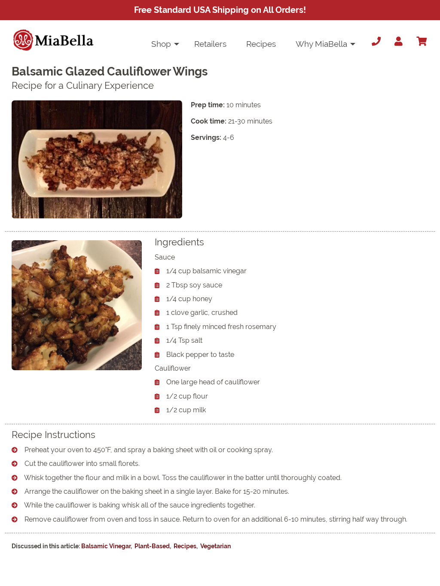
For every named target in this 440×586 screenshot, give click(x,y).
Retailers (210, 43)
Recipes (261, 43)
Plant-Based (152, 546)
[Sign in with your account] (398, 41)
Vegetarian (215, 546)
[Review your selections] (421, 41)
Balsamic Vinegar (106, 546)
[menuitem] (162, 44)
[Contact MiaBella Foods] (374, 41)
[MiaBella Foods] (53, 39)
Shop (161, 43)
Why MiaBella (321, 43)
